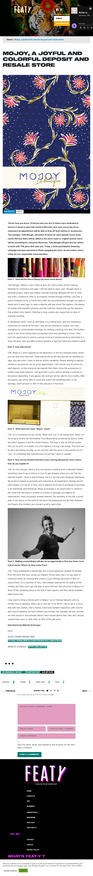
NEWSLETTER (62, 14)
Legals (30, 845)
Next (84, 691)
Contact (30, 840)
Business (30, 806)
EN (17, 834)
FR (12, 834)
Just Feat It (32, 828)
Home (9, 39)
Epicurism (31, 817)
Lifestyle (31, 796)
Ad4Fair (47, 672)
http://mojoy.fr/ (37, 647)
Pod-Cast (31, 823)
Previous (10, 691)
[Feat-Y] (23, 10)
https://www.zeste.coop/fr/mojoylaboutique (35, 641)
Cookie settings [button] (10, 870)
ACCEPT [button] (23, 870)
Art (28, 801)
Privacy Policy (33, 850)
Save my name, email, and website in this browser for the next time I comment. (46, 746)
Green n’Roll (32, 812)
